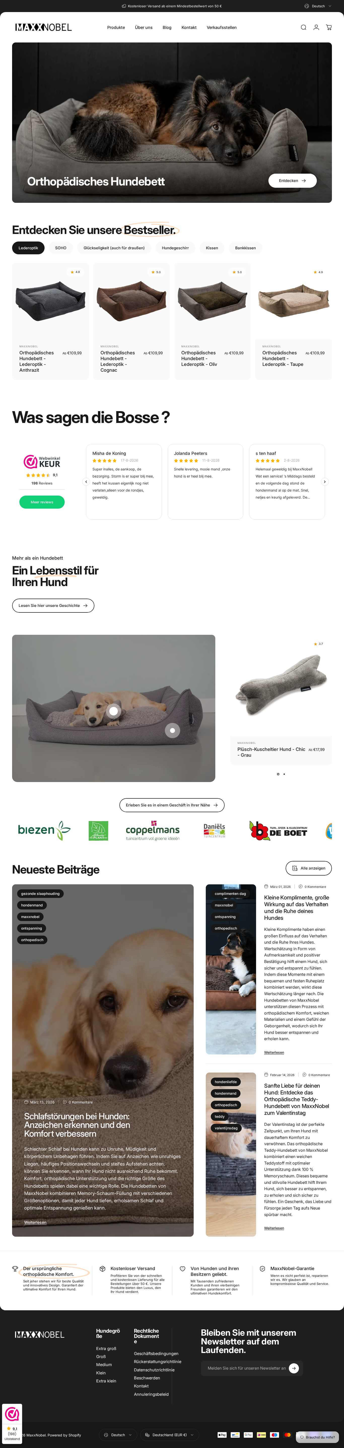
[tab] (28, 248)
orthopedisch (32, 940)
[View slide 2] (284, 774)
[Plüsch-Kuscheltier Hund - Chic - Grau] (281, 685)
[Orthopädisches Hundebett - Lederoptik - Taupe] (293, 301)
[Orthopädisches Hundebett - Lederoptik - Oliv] (212, 301)
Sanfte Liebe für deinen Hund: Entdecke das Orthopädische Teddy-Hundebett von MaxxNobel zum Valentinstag (296, 1099)
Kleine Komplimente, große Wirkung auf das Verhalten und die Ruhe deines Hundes (296, 907)
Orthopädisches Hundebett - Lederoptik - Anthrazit (36, 361)
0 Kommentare (81, 1102)
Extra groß (106, 1348)
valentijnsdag (226, 1128)
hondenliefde (226, 1082)
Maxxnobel (28, 346)
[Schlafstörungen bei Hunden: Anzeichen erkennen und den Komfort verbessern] (103, 1060)
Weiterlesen (35, 1222)
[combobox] (318, 6)
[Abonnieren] (294, 1368)
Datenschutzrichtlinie (154, 1369)
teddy (220, 1116)
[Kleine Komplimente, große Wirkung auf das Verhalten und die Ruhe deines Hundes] (231, 969)
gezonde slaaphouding (40, 893)
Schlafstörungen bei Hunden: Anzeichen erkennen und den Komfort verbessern (77, 1125)
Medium (104, 1364)
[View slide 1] (278, 774)
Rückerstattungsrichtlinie (157, 1361)
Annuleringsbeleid (151, 1394)
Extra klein (106, 1380)
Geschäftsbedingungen (156, 1353)
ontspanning (31, 928)
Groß (101, 1356)
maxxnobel (30, 916)
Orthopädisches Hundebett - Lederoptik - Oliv (199, 358)
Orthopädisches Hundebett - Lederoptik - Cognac (117, 361)
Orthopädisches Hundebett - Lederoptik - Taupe (282, 358)
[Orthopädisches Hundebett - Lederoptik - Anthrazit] (50, 301)
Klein (101, 1372)
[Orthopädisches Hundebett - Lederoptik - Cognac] (131, 301)
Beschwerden (147, 1377)
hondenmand (32, 905)
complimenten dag (230, 893)
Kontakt (141, 1386)
